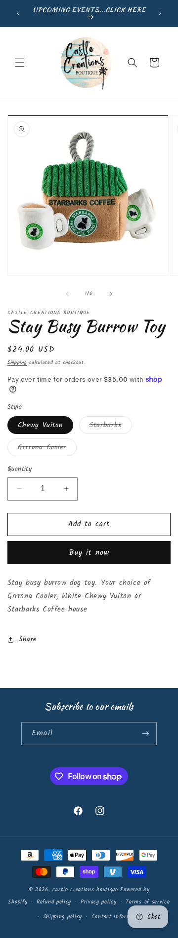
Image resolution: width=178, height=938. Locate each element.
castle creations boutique (85, 889)
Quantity (19, 469)
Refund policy (54, 902)
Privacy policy (99, 902)
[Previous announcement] (18, 13)
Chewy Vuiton (40, 425)
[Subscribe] (145, 733)
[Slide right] (111, 294)
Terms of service (148, 902)
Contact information (117, 916)
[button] (20, 62)
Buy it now (89, 553)
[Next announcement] (160, 13)
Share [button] (28, 639)
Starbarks (110, 426)
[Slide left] (67, 294)
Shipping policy (63, 916)
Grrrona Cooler (47, 448)
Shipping (17, 362)
